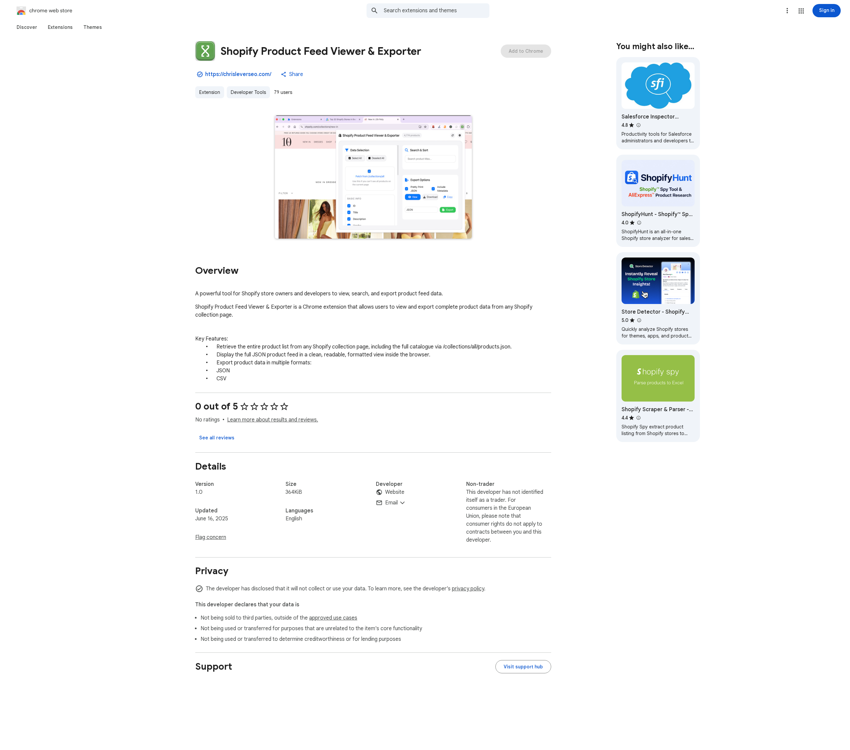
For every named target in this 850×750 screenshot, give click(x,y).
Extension (209, 92)
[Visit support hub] (523, 667)
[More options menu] (787, 10)
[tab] (26, 27)
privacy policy (468, 588)
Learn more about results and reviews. (272, 419)
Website (394, 492)
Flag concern (210, 537)
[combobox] (436, 11)
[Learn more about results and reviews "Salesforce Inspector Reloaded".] (638, 125)
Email (391, 502)
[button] (801, 11)
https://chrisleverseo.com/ (238, 74)
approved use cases (333, 618)
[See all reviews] (216, 438)
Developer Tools (248, 92)
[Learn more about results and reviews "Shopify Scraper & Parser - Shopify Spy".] (638, 418)
